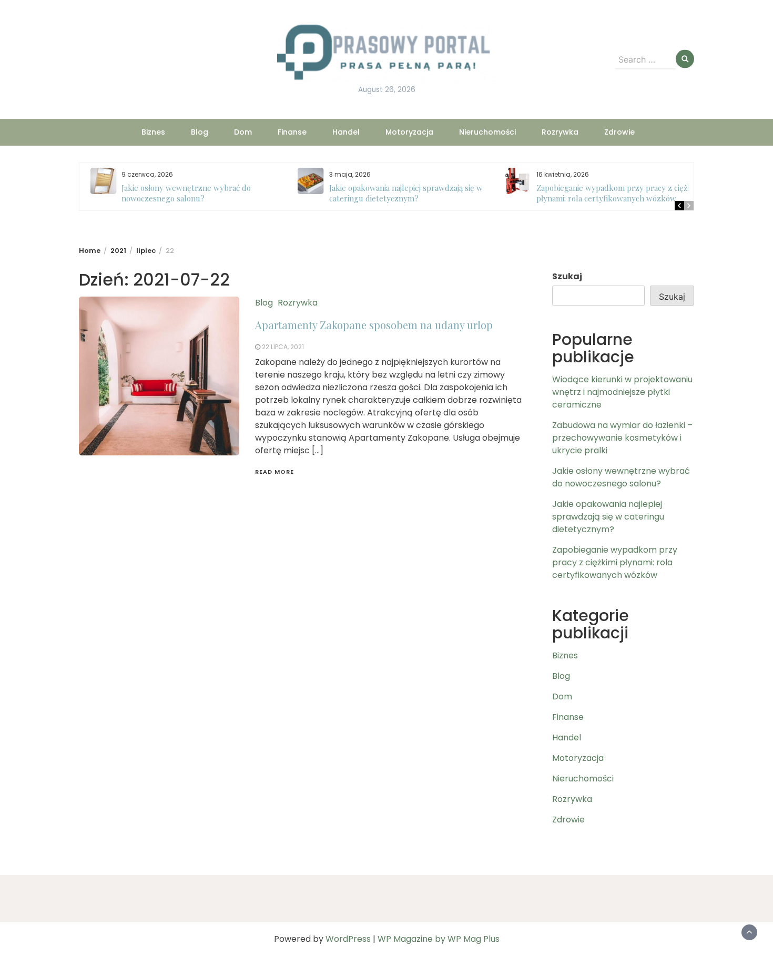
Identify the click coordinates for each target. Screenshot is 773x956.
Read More (274, 471)
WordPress (348, 939)
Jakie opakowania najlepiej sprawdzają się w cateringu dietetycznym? (400, 193)
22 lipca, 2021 (283, 346)
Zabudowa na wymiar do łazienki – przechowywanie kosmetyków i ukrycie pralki (622, 437)
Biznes (153, 132)
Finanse (292, 132)
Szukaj (567, 276)
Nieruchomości (487, 132)
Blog (199, 132)
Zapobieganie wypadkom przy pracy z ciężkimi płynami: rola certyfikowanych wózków (614, 193)
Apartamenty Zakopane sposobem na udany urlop (374, 325)
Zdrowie (619, 132)
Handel (346, 132)
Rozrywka (560, 132)
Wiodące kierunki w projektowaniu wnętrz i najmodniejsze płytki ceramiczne (622, 392)
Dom (243, 132)
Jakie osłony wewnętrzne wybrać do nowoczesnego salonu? (181, 193)
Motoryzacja (409, 132)
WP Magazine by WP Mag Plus (439, 939)
